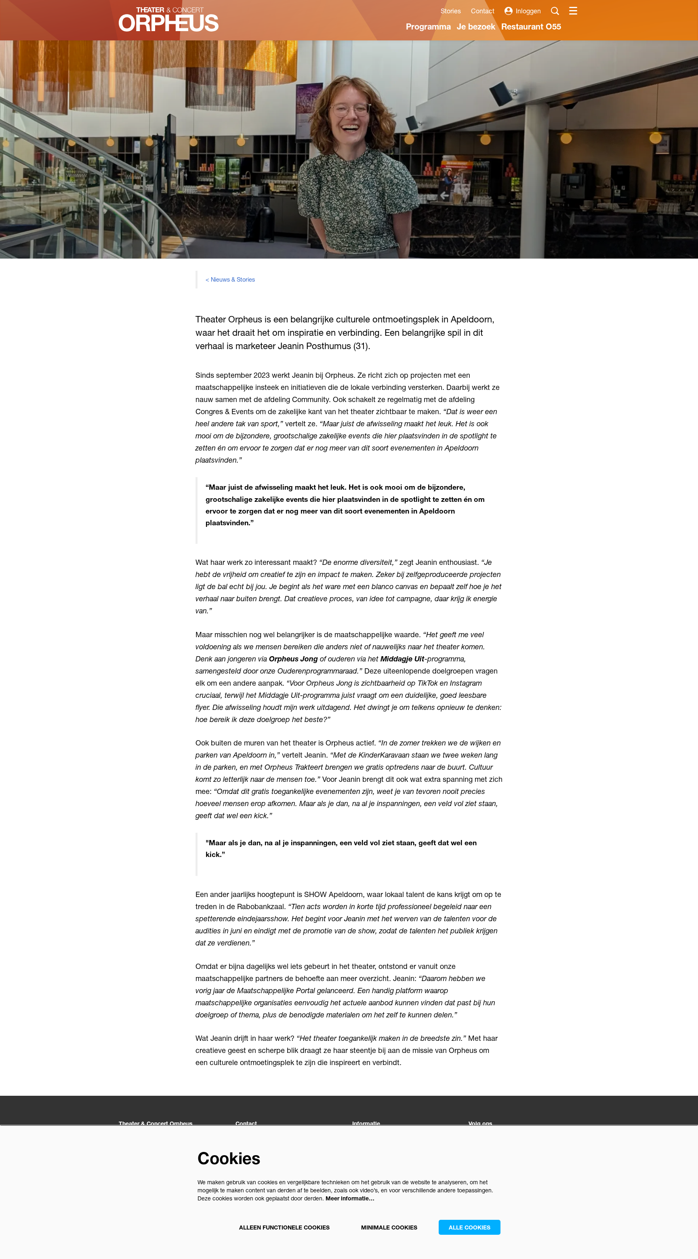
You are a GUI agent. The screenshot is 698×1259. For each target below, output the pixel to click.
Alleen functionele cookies (284, 1227)
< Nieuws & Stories (230, 279)
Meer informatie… (350, 1198)
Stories (451, 11)
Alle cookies (469, 1227)
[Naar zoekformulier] (555, 11)
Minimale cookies (389, 1227)
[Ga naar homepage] (169, 19)
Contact (482, 11)
